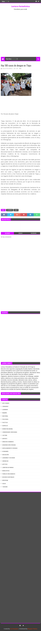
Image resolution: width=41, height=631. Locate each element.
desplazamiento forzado (9, 448)
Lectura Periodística (20, 6)
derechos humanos (8, 441)
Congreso (5, 406)
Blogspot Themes (32, 628)
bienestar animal (7, 429)
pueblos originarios (8, 474)
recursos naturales (8, 477)
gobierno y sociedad (8, 457)
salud (16, 210)
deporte (4, 438)
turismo (5, 486)
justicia (4, 464)
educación (5, 454)
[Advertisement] (20, 35)
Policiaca (5, 419)
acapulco (5, 425)
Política (5, 422)
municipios (5, 470)
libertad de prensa (7, 467)
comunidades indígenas (9, 432)
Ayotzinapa (5, 403)
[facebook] (36, 1)
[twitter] (38, 1)
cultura (4, 435)
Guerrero (9, 210)
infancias (5, 461)
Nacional (5, 416)
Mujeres (4, 412)
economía (5, 451)
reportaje (5, 480)
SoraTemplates (14, 628)
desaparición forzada (9, 445)
